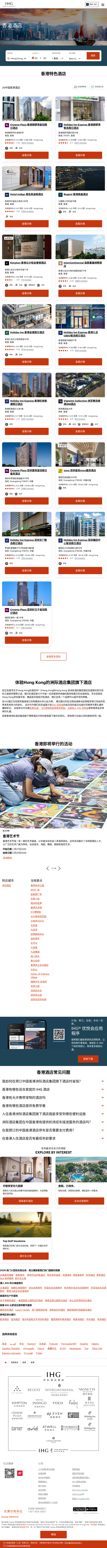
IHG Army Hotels (80, 1490)
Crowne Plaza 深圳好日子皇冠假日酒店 (28, 611)
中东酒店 (90, 1319)
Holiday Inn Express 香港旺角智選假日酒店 (28, 403)
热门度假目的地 (39, 1310)
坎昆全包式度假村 (53, 1287)
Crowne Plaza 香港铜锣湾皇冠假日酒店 (28, 126)
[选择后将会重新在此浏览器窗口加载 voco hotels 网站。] (57, 1403)
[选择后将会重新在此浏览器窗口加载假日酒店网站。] (89, 1415)
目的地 (9, 53)
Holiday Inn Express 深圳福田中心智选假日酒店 (82, 542)
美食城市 (19, 1275)
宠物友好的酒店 (57, 1310)
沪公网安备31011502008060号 (18, 1545)
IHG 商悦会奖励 (79, 1481)
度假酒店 (100, 1275)
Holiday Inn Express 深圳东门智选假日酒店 (28, 542)
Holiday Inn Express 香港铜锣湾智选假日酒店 (82, 126)
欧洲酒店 (4, 1319)
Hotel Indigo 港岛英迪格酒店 (26, 194)
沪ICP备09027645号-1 (73, 1542)
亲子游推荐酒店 (8, 1300)
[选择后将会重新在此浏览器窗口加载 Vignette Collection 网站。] (87, 1389)
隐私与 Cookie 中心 (81, 1498)
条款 (24, 1524)
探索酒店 (76, 1469)
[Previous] (48, 868)
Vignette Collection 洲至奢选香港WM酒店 (82, 403)
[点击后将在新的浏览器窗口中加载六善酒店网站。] (17, 1390)
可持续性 (76, 1485)
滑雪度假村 (78, 1275)
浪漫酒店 (67, 1275)
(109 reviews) (27, 558)
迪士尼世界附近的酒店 (80, 1300)
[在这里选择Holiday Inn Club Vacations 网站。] (89, 1428)
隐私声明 (25, 1527)
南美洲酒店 (78, 1319)
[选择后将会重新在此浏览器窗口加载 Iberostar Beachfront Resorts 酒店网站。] (35, 1415)
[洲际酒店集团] (9, 4)
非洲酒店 (101, 1319)
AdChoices (77, 1494)
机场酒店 (90, 1275)
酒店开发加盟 (78, 1473)
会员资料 (42, 1490)
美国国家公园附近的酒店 (30, 1300)
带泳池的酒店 (53, 1275)
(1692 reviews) (27, 211)
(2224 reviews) (27, 143)
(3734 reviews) (27, 349)
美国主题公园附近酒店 (56, 1300)
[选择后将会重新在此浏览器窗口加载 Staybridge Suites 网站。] (70, 1428)
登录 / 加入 (93, 4)
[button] (102, 4)
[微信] (9, 1473)
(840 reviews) (81, 350)
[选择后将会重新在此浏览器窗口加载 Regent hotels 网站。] (34, 1390)
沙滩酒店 (4, 1287)
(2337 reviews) (27, 419)
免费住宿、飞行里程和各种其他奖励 (47, 708)
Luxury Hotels (22, 1310)
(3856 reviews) (81, 281)
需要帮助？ (43, 1481)
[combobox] (18, 58)
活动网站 (7, 857)
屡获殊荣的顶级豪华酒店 (79, 1310)
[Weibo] (20, 1473)
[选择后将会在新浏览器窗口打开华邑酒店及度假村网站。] (89, 1403)
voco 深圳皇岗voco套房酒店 (80, 470)
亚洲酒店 (15, 1319)
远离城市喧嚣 (6, 1275)
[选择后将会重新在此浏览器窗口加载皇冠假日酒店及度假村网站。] (17, 1415)
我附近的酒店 (6, 1310)
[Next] (58, 868)
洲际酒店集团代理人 (81, 1477)
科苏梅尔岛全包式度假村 (76, 1287)
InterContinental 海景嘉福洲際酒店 (83, 264)
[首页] (5, 1362)
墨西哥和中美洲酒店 (61, 1319)
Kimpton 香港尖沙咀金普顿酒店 (28, 263)
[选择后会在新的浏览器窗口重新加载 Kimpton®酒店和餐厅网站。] (19, 1403)
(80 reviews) (80, 419)
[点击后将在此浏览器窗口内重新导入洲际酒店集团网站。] (53, 1376)
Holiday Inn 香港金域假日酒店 (27, 332)
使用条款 (42, 1498)
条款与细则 (43, 1494)
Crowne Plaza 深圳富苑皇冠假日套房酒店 (28, 472)
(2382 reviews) (27, 489)
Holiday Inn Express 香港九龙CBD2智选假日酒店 (81, 334)
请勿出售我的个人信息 (48, 1502)
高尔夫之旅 (20, 1278)
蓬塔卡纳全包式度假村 (18, 1291)
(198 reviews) (26, 628)
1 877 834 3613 (37, 1511)
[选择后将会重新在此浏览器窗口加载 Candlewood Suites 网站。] (53, 1440)
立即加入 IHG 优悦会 (77, 708)
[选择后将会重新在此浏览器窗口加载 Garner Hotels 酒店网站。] (17, 1428)
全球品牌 (42, 1473)
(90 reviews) (80, 558)
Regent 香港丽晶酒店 (76, 194)
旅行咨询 (42, 1485)
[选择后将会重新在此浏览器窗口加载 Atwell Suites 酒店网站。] (49, 1428)
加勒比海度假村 (19, 1287)
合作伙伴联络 (44, 1477)
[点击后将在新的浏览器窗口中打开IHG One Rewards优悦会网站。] (54, 1450)
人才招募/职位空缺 (46, 1469)
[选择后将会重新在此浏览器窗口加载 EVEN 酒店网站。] (55, 1415)
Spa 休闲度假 (7, 1278)
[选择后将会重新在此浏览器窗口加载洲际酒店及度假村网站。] (59, 1390)
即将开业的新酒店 (36, 1275)
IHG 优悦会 (57, 704)
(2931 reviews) (80, 143)
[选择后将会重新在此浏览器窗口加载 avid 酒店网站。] (32, 1428)
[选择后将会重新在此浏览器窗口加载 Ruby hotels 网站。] (73, 1403)
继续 (53, 1534)
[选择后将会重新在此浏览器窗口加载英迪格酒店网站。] (39, 1403)
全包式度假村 (35, 1287)
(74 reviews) (26, 280)
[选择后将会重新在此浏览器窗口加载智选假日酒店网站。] (73, 1415)
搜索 (93, 55)
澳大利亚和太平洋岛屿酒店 (35, 1319)
